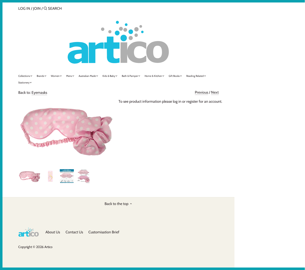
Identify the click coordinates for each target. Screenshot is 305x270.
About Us (52, 232)
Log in (24, 8)
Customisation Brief (103, 232)
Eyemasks (39, 92)
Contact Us (74, 232)
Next (215, 92)
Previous (201, 92)
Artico (48, 247)
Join (37, 8)
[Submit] (45, 9)
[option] (29, 176)
